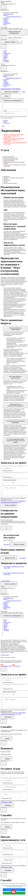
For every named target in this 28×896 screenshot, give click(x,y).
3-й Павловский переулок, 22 (14, 16)
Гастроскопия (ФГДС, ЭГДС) (11, 159)
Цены (5, 52)
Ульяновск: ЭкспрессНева (11, 12)
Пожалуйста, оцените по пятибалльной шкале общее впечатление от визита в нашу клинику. (12, 772)
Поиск (5, 110)
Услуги (5, 50)
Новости (6, 57)
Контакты (6, 60)
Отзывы (6, 54)
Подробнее (6, 544)
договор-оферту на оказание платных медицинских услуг (13, 501)
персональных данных (6, 499)
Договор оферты (5, 655)
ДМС (5, 58)
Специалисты (7, 53)
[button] (6, 1)
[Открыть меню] (20, 42)
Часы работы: (4, 27)
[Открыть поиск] (3, 37)
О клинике (6, 61)
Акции (5, 56)
